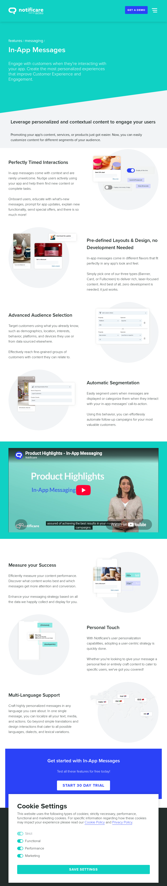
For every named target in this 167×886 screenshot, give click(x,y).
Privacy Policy (122, 822)
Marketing (32, 856)
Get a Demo (136, 10)
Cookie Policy (95, 822)
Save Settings (83, 869)
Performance (34, 848)
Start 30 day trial (83, 785)
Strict (28, 833)
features (15, 40)
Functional (32, 841)
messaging (34, 40)
